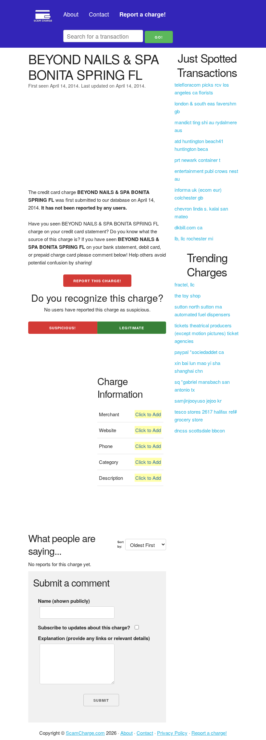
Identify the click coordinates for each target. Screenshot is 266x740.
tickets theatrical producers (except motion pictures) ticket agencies (206, 333)
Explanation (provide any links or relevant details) (94, 638)
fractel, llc (185, 284)
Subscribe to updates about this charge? (84, 627)
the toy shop (187, 295)
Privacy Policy (172, 732)
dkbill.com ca (188, 227)
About (71, 14)
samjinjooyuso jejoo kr (198, 400)
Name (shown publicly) (64, 600)
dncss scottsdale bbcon (200, 430)
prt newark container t (197, 159)
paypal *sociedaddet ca (199, 351)
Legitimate (131, 327)
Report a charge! (209, 732)
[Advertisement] (97, 142)
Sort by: (120, 544)
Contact (99, 14)
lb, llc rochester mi (194, 238)
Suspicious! (62, 327)
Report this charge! (97, 280)
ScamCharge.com (85, 732)
